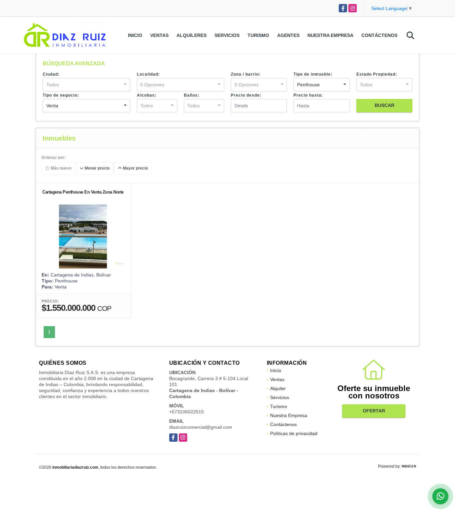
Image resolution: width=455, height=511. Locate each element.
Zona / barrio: (245, 74)
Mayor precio (135, 168)
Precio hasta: (308, 95)
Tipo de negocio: (61, 95)
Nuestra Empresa (330, 35)
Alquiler (278, 388)
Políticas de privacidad (293, 433)
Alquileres (192, 35)
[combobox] (86, 84)
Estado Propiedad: (376, 74)
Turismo (258, 35)
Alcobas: (147, 95)
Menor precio (97, 168)
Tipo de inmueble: (312, 74)
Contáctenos (379, 35)
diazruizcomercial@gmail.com (200, 427)
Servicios (227, 35)
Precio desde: (246, 95)
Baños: (192, 95)
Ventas (159, 35)
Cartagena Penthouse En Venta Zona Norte (83, 192)
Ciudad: (51, 74)
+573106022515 (186, 411)
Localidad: (148, 74)
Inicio (135, 35)
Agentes (288, 35)
